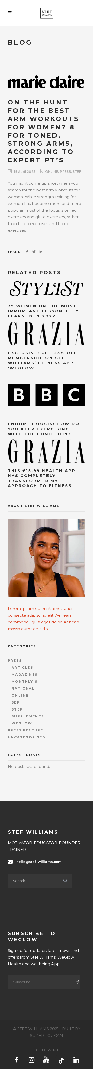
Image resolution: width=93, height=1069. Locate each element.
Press (65, 172)
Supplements (28, 716)
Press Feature (25, 730)
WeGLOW (22, 723)
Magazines (25, 674)
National (23, 688)
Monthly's (25, 681)
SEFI (16, 702)
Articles (22, 667)
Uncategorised (26, 737)
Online (51, 172)
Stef (77, 172)
